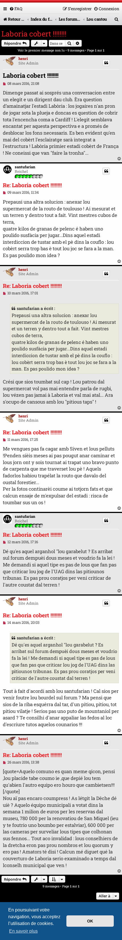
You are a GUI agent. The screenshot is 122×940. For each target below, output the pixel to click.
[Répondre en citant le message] (106, 62)
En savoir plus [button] (23, 931)
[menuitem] (15, 8)
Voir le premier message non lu (41, 50)
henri (23, 58)
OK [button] (90, 921)
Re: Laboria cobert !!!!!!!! (32, 185)
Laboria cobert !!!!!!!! (33, 33)
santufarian (25, 167)
